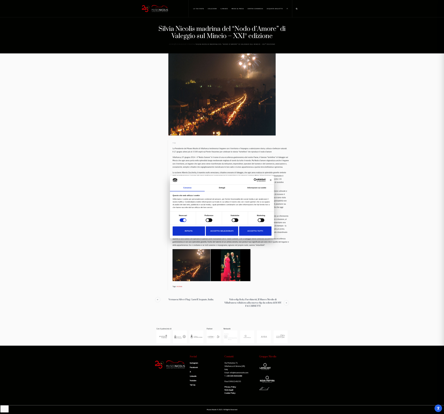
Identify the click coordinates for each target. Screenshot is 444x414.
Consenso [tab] (187, 188)
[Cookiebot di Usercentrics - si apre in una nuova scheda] (255, 180)
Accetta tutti (255, 231)
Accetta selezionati (222, 231)
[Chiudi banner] (270, 180)
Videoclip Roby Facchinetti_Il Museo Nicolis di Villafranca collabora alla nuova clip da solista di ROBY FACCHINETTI (252, 303)
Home (171, 44)
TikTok (192, 385)
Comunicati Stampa (185, 44)
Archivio (179, 286)
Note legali (228, 390)
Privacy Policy (230, 387)
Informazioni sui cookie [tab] (256, 188)
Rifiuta (189, 231)
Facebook (194, 367)
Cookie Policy (230, 393)
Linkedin (193, 376)
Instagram (194, 363)
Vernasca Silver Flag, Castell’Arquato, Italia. (191, 299)
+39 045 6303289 (234, 376)
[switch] (209, 220)
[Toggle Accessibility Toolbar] (438, 408)
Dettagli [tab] (222, 188)
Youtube (193, 380)
